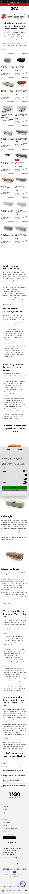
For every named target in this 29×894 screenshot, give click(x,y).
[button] (2, 9)
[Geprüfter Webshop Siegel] (11, 887)
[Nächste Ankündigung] (27, 1)
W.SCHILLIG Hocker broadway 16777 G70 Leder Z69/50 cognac (21, 91)
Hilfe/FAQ (5, 825)
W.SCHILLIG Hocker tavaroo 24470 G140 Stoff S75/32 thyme (20, 187)
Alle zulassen (14, 487)
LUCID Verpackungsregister (10, 828)
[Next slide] (28, 4)
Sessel (9, 728)
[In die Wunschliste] (2, 53)
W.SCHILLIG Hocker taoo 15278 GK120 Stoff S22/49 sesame (7, 235)
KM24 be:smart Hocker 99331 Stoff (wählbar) (7, 115)
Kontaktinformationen (15, 878)
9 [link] (21, 248)
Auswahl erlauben (14, 490)
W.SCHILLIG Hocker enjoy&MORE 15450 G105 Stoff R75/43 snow (20, 211)
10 (25, 248)
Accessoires (18, 728)
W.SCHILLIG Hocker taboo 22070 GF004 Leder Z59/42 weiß (7, 91)
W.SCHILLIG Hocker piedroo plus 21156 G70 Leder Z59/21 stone (7, 67)
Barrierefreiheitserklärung (9, 834)
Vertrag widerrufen (9, 837)
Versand (5, 815)
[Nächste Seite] (14, 251)
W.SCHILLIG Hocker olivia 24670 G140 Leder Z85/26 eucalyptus (20, 163)
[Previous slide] (1, 4)
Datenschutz (6, 809)
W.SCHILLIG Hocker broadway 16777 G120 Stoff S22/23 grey (21, 139)
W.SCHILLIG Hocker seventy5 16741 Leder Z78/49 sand (7, 187)
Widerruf (5, 819)
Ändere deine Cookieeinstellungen (14, 890)
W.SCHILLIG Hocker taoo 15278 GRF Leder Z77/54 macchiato (20, 67)
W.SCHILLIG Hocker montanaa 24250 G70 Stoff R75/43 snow (21, 115)
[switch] (25, 475)
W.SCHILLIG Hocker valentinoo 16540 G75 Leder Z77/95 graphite (7, 163)
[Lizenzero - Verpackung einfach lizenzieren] (22, 887)
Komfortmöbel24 (12, 874)
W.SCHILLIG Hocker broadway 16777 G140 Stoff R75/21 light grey (7, 139)
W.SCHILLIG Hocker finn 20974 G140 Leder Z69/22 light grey (20, 235)
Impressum (5, 806)
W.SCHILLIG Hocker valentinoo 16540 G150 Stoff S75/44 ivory (7, 211)
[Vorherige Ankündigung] (1, 1)
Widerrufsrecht (21, 874)
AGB (4, 812)
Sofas (4, 728)
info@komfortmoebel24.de (11, 857)
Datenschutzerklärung (8, 876)
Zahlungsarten (6, 822)
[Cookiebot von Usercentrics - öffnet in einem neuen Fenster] (20, 449)
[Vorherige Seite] (2, 248)
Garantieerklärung (7, 831)
